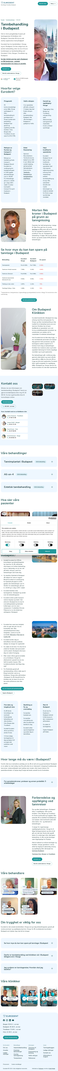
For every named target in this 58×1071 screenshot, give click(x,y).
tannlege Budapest (38, 851)
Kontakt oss (47, 1053)
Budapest (14, 5)
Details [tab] (29, 523)
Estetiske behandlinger (18, 1050)
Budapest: (11, 1027)
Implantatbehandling (20, 1048)
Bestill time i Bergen (49, 387)
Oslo (2, 5)
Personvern (6, 1064)
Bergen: (11, 1024)
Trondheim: (12, 1029)
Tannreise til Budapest (32, 1048)
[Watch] (45, 50)
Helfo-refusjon (32, 1055)
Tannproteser (18, 1058)
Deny (10, 551)
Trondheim (9, 5)
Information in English (47, 1056)
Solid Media (52, 1068)
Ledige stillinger (6, 1053)
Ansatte (5, 1050)
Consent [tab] (10, 523)
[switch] (22, 545)
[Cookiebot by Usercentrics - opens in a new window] (49, 518)
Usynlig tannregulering (18, 1054)
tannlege (35, 229)
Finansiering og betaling (33, 1052)
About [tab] (48, 523)
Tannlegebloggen (48, 1048)
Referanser (31, 1058)
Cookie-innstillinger (16, 1064)
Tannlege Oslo (36, 854)
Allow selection (29, 551)
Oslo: (10, 1032)
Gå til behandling (40, 461)
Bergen (4, 5)
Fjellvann (41, 1068)
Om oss (5, 1048)
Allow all (47, 551)
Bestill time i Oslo (37, 394)
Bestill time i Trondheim (37, 387)
